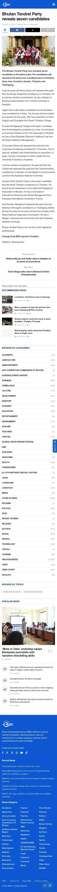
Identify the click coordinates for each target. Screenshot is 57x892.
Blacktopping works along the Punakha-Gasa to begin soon (33, 331)
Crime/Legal (8, 385)
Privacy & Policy (41, 881)
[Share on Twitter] (32, 30)
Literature (8, 482)
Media (5, 493)
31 (29, 325)
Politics (6, 508)
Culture (6, 390)
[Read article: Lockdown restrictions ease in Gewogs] (7, 299)
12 (29, 336)
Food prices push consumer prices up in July (21, 766)
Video (5, 564)
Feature (6, 426)
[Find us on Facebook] (2, 752)
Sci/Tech (6, 528)
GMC (4, 447)
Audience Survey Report (15, 375)
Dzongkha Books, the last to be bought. (25, 678)
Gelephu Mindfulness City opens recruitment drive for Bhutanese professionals (31, 700)
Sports (6, 539)
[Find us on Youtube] (21, 752)
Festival (6, 436)
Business (6, 380)
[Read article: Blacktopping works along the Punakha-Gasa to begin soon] (7, 333)
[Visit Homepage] (6, 4)
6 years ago (20, 300)
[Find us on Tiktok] (26, 752)
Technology (8, 544)
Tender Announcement (11, 592)
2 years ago (20, 313)
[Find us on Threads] (12, 752)
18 (29, 300)
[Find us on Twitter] (7, 752)
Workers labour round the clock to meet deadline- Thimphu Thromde (33, 320)
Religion (6, 523)
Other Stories (9, 498)
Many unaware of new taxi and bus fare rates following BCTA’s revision (32, 308)
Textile (6, 549)
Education (7, 411)
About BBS (27, 881)
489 (29, 313)
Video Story (8, 569)
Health (5, 462)
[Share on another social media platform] (48, 30)
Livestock (7, 487)
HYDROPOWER (9, 467)
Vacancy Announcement (33, 592)
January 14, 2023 (8, 24)
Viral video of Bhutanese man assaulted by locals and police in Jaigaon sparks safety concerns (31, 668)
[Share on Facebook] (17, 30)
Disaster (6, 401)
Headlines (7, 457)
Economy (7, 406)
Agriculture (8, 360)
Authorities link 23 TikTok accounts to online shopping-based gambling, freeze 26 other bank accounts (32, 689)
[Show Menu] (53, 4)
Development (9, 395)
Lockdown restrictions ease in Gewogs (32, 297)
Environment (9, 421)
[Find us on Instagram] (17, 752)
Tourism (6, 554)
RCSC (4, 513)
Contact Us (14, 881)
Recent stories (10, 518)
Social (5, 533)
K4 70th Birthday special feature (19, 472)
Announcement (10, 365)
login (10, 285)
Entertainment (10, 416)
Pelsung (6, 503)
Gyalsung (7, 452)
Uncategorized (10, 559)
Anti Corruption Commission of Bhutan (22, 370)
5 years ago (20, 325)
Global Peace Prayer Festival (18, 441)
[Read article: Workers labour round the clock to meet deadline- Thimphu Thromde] (7, 321)
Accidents (7, 355)
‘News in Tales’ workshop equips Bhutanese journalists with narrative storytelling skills (22, 652)
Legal (5, 477)
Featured (7, 431)
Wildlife (6, 574)
